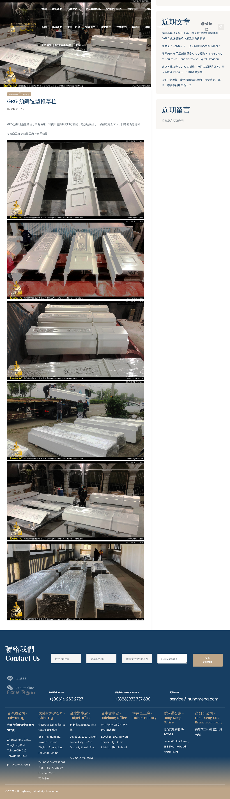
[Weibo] (206, 23)
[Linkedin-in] (210, 23)
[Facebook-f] (202, 23)
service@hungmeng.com (194, 698)
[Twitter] (17, 692)
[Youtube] (28, 692)
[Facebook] (7, 692)
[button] (221, 27)
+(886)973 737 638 (132, 698)
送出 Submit (208, 660)
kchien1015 (17, 109)
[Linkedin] (33, 692)
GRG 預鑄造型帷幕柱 (32, 101)
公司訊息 (25, 94)
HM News (13, 94)
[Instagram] (206, 29)
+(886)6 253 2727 (66, 698)
